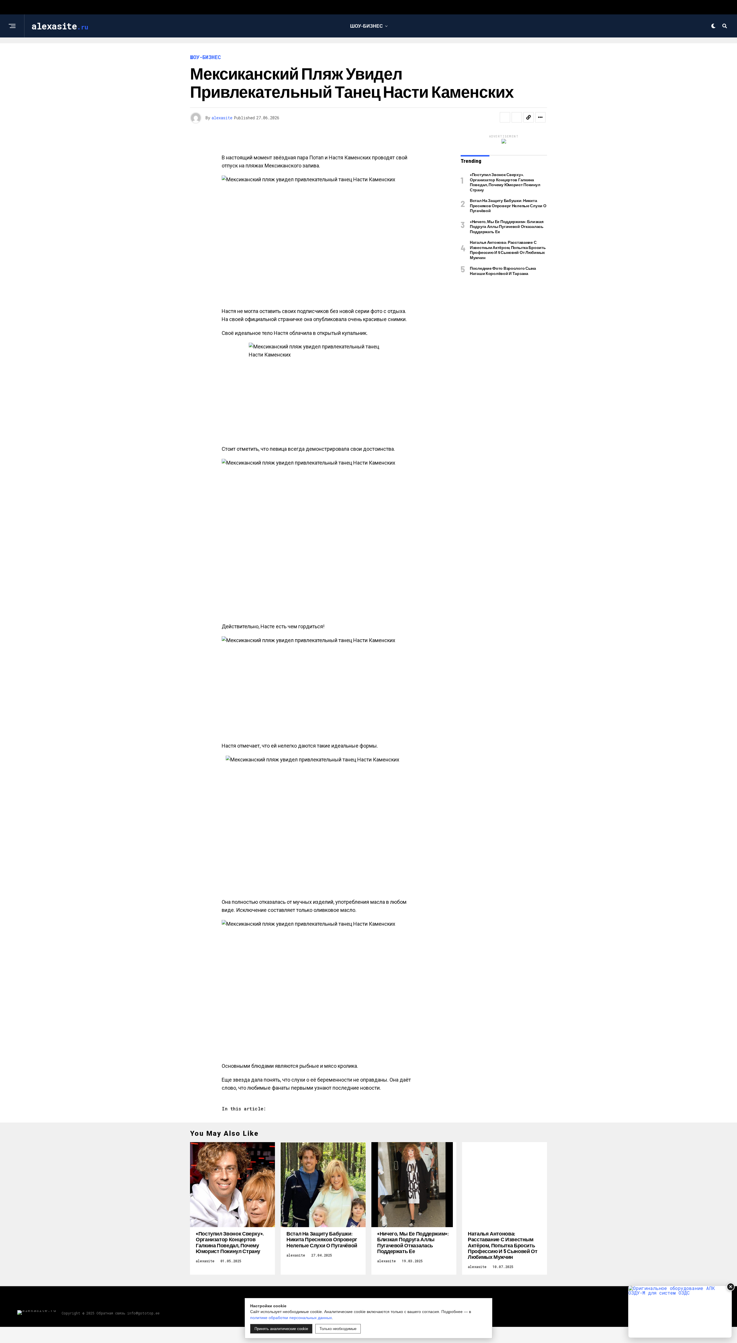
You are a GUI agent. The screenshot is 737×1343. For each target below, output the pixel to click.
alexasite (222, 117)
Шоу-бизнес (366, 26)
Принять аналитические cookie (281, 1329)
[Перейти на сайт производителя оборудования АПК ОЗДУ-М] (680, 1312)
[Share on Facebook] (505, 117)
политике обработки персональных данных (291, 1317)
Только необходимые (338, 1329)
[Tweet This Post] (517, 117)
